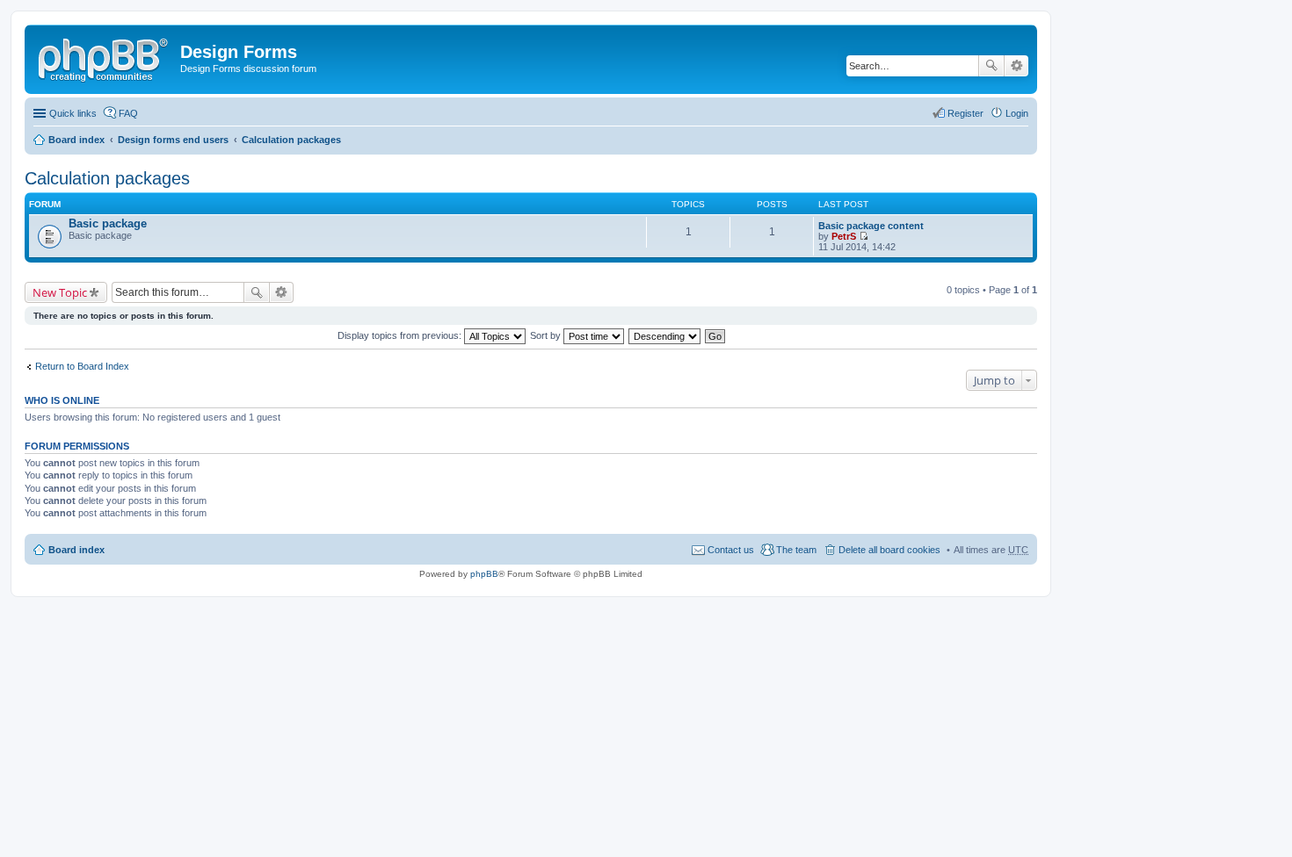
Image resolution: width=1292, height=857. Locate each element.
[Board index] (104, 57)
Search (991, 65)
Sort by (546, 335)
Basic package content (871, 225)
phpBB (484, 574)
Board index (76, 139)
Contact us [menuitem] (731, 549)
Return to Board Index (82, 366)
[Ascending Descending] (665, 335)
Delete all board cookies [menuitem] (889, 549)
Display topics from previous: (401, 335)
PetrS (843, 236)
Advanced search (1016, 65)
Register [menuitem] (965, 113)
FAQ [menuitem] (128, 113)
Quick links (73, 113)
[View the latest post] (863, 236)
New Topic (60, 292)
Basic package (108, 223)
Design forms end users (173, 139)
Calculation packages (291, 139)
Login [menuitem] (1016, 113)
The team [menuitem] (796, 549)
